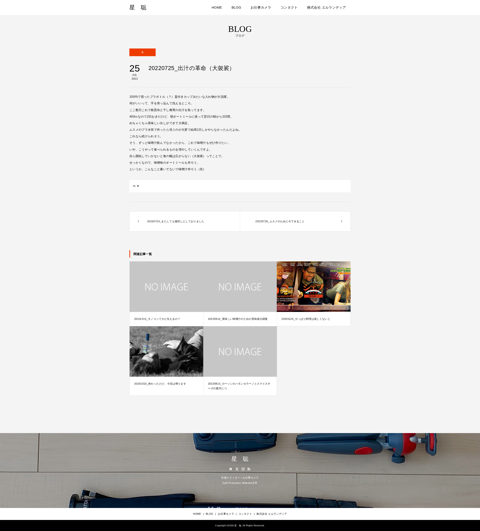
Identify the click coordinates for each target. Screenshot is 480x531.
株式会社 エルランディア (326, 7)
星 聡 (137, 7)
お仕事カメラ (260, 7)
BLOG (236, 7)
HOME (217, 7)
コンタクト (289, 7)
